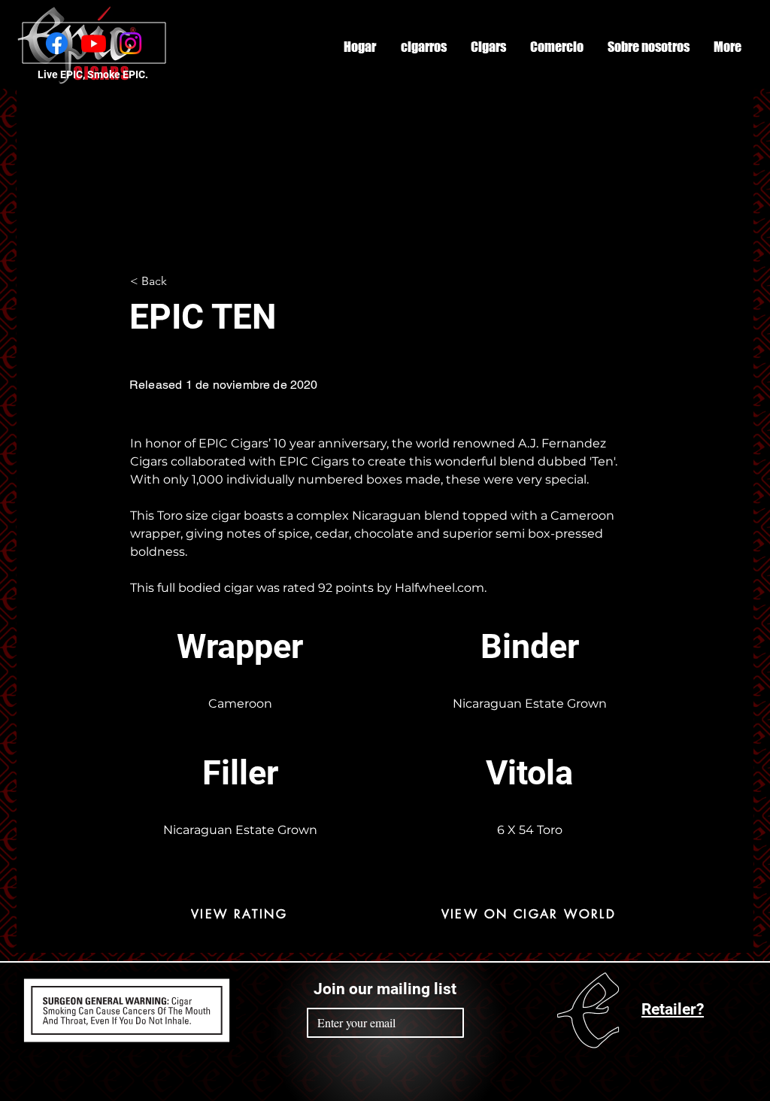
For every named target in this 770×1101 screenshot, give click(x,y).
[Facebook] (56, 43)
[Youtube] (93, 43)
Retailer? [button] (672, 1009)
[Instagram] (130, 43)
